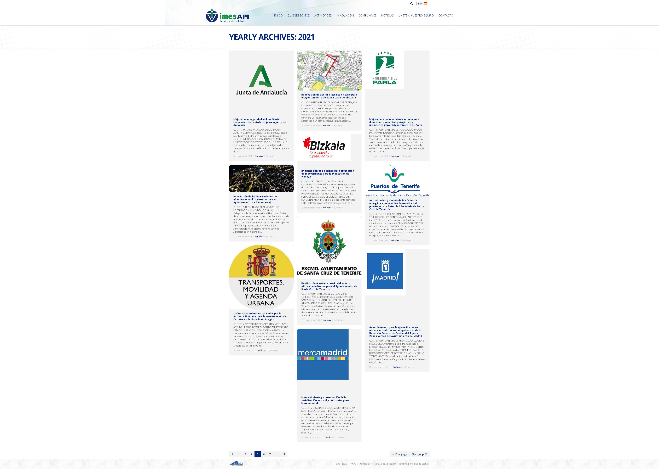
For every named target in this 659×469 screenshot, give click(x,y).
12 (283, 454)
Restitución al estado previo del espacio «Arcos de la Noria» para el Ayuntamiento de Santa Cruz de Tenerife (329, 286)
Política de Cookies (419, 463)
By (270, 156)
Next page (418, 454)
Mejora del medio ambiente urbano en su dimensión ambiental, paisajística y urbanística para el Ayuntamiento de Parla (395, 122)
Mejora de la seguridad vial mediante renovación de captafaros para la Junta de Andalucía (259, 122)
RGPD (353, 463)
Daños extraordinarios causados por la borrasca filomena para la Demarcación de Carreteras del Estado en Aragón (259, 316)
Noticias (259, 156)
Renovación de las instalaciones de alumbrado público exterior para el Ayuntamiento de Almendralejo (255, 199)
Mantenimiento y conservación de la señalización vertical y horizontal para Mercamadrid (325, 400)
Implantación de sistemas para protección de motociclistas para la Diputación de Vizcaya (327, 173)
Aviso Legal (342, 463)
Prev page (401, 454)
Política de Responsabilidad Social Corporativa (383, 463)
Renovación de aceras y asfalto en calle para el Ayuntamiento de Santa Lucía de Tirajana (329, 96)
